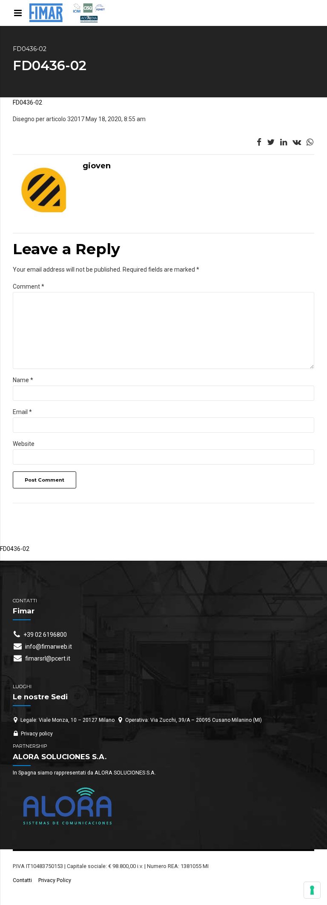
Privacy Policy (54, 880)
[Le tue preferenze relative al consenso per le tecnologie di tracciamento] (312, 890)
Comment (28, 286)
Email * (22, 412)
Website (23, 443)
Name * (23, 380)
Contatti (22, 880)
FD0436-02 (27, 102)
